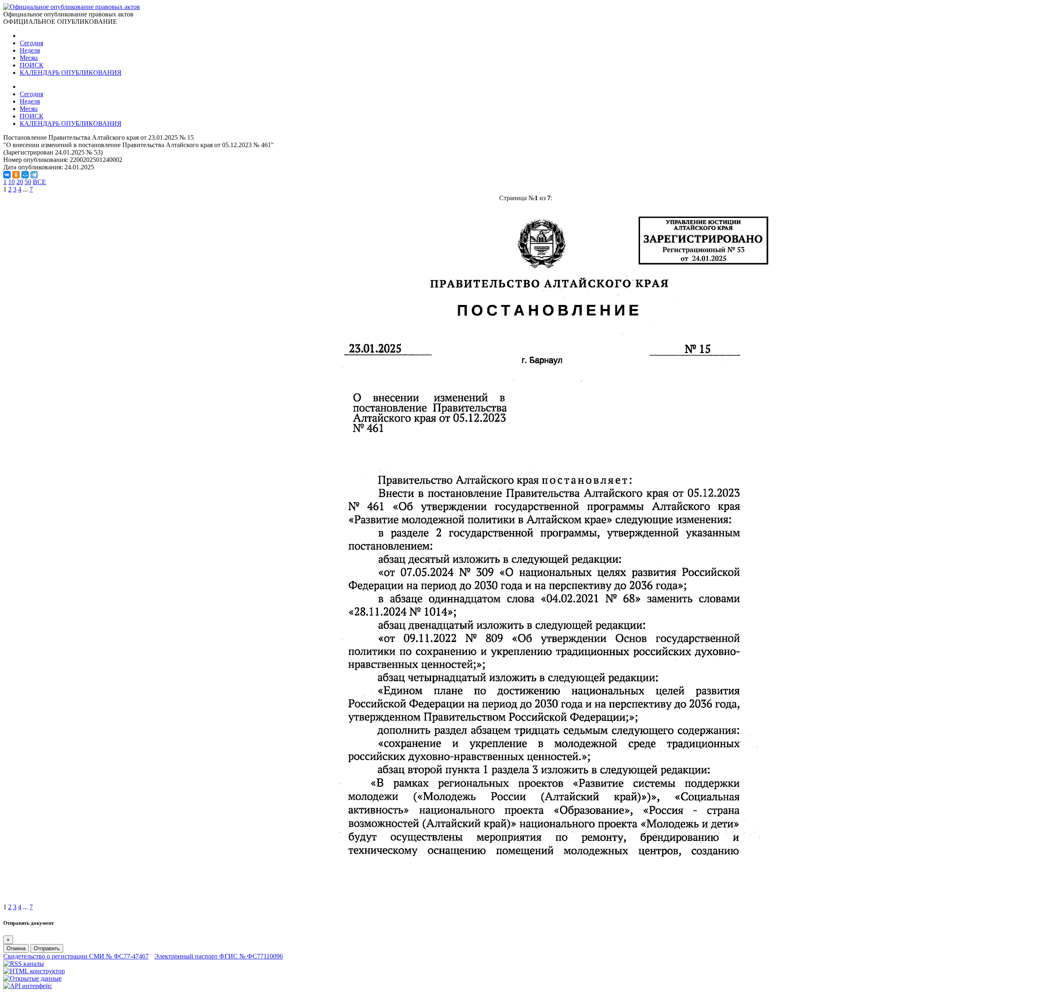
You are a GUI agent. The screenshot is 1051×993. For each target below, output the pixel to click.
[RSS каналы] (23, 963)
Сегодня (31, 42)
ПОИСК (32, 65)
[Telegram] (34, 174)
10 (11, 181)
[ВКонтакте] (7, 174)
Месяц (29, 57)
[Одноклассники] (16, 174)
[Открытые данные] (32, 978)
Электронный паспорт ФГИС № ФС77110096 (218, 956)
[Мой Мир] (25, 174)
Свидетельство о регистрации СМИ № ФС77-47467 (76, 956)
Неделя (30, 50)
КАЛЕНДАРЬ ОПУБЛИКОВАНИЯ (71, 72)
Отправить (47, 948)
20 (19, 181)
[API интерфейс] (27, 985)
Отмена (16, 948)
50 (28, 181)
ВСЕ (39, 181)
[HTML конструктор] (34, 971)
